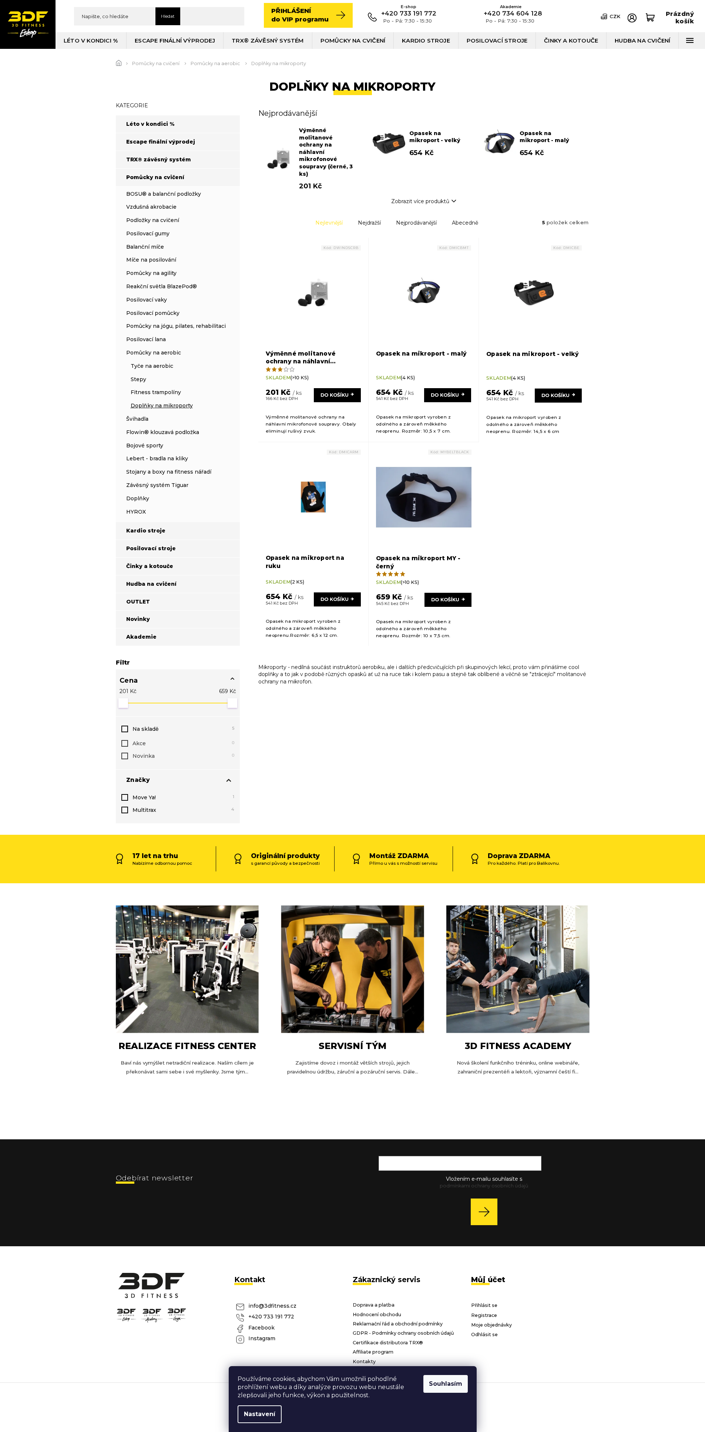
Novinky (138, 619)
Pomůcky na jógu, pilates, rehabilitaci (176, 326)
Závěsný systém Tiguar (157, 485)
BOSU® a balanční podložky (163, 194)
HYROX (136, 511)
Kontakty (364, 1361)
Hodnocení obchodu (377, 1314)
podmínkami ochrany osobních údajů (484, 1186)
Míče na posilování (151, 259)
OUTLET (138, 601)
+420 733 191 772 (271, 1317)
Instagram (261, 1338)
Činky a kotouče (149, 566)
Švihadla (137, 419)
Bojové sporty (144, 445)
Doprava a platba (374, 1305)
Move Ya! (183, 797)
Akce (183, 743)
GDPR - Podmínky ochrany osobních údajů (403, 1333)
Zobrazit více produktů (420, 201)
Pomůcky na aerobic (153, 352)
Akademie (141, 636)
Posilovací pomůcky (152, 313)
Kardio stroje (145, 530)
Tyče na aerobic (152, 366)
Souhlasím (445, 1383)
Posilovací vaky (146, 299)
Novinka (183, 756)
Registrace (484, 1315)
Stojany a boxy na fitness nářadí (168, 471)
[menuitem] (91, 40)
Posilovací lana (146, 339)
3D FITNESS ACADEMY (518, 1046)
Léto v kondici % (150, 124)
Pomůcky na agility (151, 273)
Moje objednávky (491, 1325)
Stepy (138, 379)
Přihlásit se (486, 1212)
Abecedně (465, 222)
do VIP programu (300, 15)
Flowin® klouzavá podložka (162, 432)
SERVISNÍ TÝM (352, 1046)
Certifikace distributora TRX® (388, 1342)
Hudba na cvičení (151, 584)
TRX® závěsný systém (158, 159)
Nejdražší (369, 222)
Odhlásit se (484, 1334)
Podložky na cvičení (152, 220)
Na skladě (183, 729)
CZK (615, 16)
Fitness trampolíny (156, 392)
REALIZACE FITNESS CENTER (187, 1046)
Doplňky (137, 498)
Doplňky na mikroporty (162, 405)
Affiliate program (373, 1352)
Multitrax (183, 810)
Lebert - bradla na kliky (157, 458)
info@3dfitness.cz (272, 1306)
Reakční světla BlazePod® (161, 286)
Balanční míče (145, 246)
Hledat (168, 16)
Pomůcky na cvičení (155, 177)
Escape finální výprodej (160, 141)
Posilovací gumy (147, 233)
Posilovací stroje (151, 548)
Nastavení (259, 1414)
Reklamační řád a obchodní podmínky (398, 1324)
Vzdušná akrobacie (151, 207)
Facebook (261, 1328)
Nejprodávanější (416, 222)
